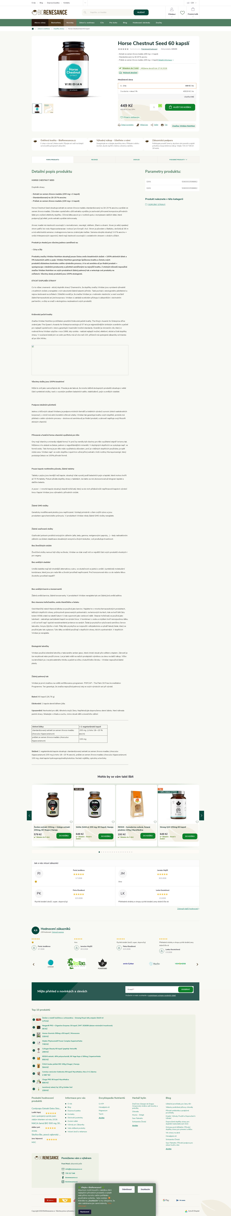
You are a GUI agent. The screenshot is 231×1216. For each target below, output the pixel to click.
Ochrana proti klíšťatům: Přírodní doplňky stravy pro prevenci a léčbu (179, 1128)
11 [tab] (121, 852)
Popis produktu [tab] (52, 160)
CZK (192, 3)
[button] (196, 964)
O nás (34, 3)
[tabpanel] (53, 815)
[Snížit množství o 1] (160, 109)
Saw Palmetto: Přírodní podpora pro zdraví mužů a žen (179, 1144)
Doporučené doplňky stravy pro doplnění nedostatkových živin (177, 1123)
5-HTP (101, 1104)
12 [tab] (123, 852)
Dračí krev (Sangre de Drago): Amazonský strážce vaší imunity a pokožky (145, 1106)
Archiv (101, 1118)
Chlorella (135, 1111)
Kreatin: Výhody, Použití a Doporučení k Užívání (180, 1117)
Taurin (101, 1114)
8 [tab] (114, 852)
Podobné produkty (177, 160)
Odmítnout (127, 1189)
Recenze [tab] (94, 160)
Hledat (141, 12)
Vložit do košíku (182, 107)
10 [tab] (118, 852)
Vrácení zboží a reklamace (77, 1132)
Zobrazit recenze (58, 932)
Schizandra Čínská (139, 1122)
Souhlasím (145, 1189)
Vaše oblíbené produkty (76, 1128)
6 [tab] (110, 852)
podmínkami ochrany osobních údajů (162, 995)
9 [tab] (116, 852)
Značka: (183, 126)
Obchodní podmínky (75, 1118)
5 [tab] (108, 852)
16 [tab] (131, 852)
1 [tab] (99, 852)
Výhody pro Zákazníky (76, 1125)
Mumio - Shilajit (138, 1115)
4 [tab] (105, 852)
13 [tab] (125, 852)
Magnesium (103, 1110)
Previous (29, 815)
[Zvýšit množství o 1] (160, 105)
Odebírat (185, 989)
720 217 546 (70, 1173)
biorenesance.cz (71, 1177)
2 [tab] (101, 852)
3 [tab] (103, 852)
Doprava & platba (53, 3)
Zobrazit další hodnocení (187, 908)
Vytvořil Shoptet (193, 1211)
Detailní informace (165, 60)
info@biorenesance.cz (73, 1169)
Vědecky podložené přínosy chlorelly (179, 1107)
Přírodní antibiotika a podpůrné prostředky (177, 1111)
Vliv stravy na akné (173, 1133)
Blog (41, 3)
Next (201, 815)
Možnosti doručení (130, 73)
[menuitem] (40, 22)
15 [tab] (129, 852)
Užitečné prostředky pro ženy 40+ (178, 1104)
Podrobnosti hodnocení (149, 49)
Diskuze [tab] (136, 160)
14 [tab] (127, 852)
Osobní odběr (73, 1121)
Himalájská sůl (104, 1107)
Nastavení (84, 1211)
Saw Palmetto (137, 1118)
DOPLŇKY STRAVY (156, 204)
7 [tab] (112, 852)
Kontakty (67, 3)
